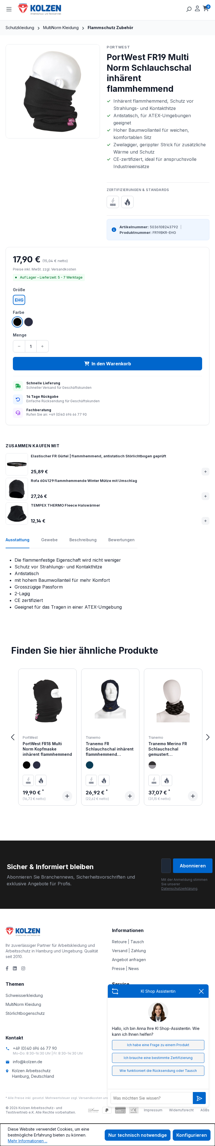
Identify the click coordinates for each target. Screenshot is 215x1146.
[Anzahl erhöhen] (42, 346)
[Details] (67, 796)
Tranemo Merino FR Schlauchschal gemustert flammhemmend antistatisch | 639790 (169, 749)
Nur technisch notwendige (137, 1135)
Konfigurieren (191, 1135)
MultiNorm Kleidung (23, 1004)
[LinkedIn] (15, 968)
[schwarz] (27, 765)
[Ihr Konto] (197, 9)
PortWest (118, 47)
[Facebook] (7, 968)
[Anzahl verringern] (19, 346)
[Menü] (9, 9)
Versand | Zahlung (129, 950)
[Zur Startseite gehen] (46, 9)
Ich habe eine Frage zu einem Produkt (158, 1045)
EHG (19, 300)
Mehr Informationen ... (27, 1140)
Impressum (153, 1110)
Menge (20, 335)
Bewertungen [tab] (121, 539)
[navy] (37, 765)
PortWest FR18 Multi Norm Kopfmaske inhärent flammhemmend (47, 749)
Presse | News (125, 968)
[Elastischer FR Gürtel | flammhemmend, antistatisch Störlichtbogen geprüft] (17, 464)
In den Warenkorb (111, 363)
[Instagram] (23, 968)
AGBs (204, 1110)
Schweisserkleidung (24, 995)
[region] (53, 91)
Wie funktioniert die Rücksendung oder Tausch (158, 1071)
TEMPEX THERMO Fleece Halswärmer (65, 505)
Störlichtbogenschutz (25, 1013)
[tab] (17, 542)
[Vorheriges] (12, 737)
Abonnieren (193, 866)
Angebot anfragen (129, 959)
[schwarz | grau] (152, 765)
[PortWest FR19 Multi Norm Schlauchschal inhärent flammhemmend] (53, 91)
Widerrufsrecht (181, 1110)
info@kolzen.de (27, 1061)
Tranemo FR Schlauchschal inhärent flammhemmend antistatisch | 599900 (110, 749)
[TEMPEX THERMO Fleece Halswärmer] (17, 513)
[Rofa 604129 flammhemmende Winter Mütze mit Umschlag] (17, 489)
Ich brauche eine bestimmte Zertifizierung (158, 1058)
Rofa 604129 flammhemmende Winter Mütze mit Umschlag (84, 480)
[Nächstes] (208, 737)
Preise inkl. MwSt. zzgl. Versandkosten (44, 269)
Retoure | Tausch (128, 941)
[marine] (90, 765)
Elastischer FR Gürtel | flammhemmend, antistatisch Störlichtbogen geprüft (98, 456)
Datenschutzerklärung (179, 888)
